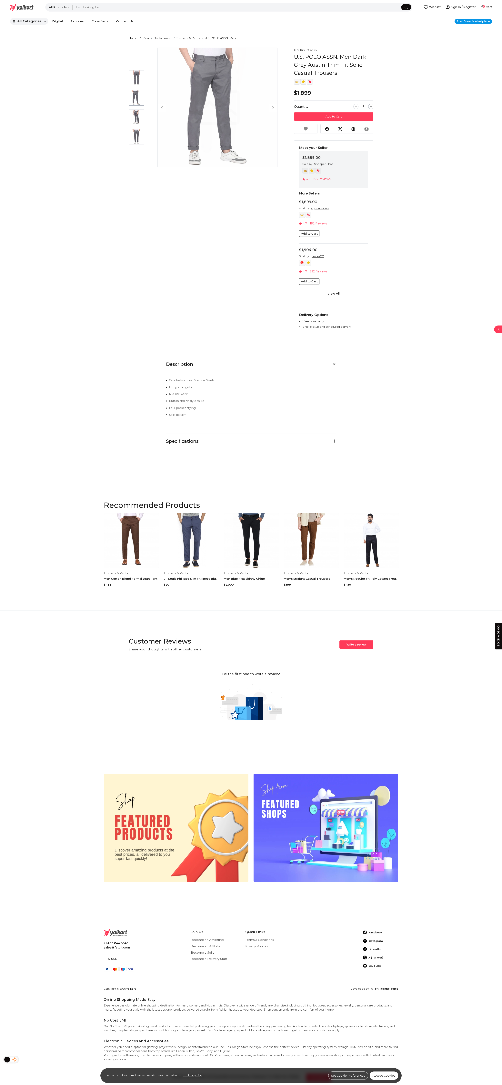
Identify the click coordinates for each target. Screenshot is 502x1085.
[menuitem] (29, 21)
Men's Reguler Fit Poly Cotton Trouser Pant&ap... (371, 578)
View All (333, 293)
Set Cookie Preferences (348, 1075)
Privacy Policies (256, 946)
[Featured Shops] (326, 828)
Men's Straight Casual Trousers (307, 578)
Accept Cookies (384, 1075)
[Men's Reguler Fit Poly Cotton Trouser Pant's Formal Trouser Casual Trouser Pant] (371, 540)
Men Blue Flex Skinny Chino (244, 578)
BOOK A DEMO (498, 636)
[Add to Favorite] (305, 129)
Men (146, 38)
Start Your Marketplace (473, 21)
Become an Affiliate (205, 946)
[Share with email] (366, 128)
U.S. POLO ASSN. (306, 50)
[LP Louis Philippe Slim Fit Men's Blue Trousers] (191, 540)
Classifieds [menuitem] (100, 21)
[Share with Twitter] (340, 128)
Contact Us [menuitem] (124, 21)
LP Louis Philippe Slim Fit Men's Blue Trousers (191, 578)
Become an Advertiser (207, 940)
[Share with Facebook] (327, 128)
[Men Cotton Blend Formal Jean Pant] (131, 540)
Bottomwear (162, 38)
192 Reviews (318, 223)
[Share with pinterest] (353, 128)
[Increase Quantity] (370, 106)
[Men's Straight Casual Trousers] (311, 540)
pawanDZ (317, 256)
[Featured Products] (176, 828)
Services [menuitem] (77, 21)
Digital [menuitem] (57, 21)
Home (133, 38)
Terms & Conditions (259, 940)
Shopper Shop (324, 163)
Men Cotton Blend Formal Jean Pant (130, 578)
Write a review (356, 644)
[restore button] (498, 329)
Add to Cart (334, 116)
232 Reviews (318, 271)
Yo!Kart (131, 988)
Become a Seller (203, 952)
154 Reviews (321, 179)
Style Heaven (320, 208)
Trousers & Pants (188, 38)
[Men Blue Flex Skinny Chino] (251, 540)
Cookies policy (192, 1075)
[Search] (406, 7)
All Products (58, 7)
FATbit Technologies (383, 988)
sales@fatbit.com (117, 947)
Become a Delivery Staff (209, 959)
